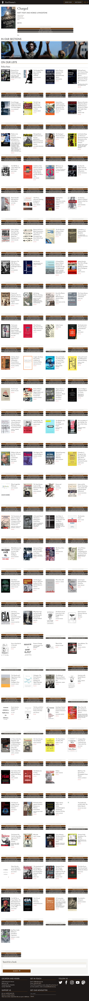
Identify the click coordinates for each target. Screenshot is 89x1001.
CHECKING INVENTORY (45, 26)
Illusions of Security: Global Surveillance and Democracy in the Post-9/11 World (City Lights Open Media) (83, 106)
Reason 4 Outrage (37, 643)
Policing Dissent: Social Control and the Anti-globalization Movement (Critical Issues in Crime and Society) (38, 139)
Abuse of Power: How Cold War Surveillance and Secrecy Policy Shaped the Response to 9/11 (15, 234)
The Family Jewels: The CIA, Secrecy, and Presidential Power (82, 327)
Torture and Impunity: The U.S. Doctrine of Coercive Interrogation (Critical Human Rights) (16, 297)
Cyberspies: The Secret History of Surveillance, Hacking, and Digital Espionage (37, 678)
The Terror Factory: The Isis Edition (38, 739)
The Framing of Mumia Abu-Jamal (60, 134)
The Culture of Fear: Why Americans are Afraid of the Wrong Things (16, 773)
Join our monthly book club (8, 993)
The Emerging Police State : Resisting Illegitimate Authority (38, 72)
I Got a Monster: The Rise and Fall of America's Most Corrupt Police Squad (60, 838)
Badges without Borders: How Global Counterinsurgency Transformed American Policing (60, 807)
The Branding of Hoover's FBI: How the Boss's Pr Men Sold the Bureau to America (38, 583)
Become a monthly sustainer (8, 995)
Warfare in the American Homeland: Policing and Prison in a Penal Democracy (16, 137)
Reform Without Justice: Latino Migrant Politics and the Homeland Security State (38, 392)
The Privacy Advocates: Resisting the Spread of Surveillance (38, 200)
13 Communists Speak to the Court (60, 899)
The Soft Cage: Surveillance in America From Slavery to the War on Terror (37, 105)
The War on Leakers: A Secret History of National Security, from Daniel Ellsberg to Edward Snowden (16, 424)
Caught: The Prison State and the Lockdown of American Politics (38, 359)
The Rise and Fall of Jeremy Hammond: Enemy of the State (38, 708)
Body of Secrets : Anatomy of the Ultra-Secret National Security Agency (60, 73)
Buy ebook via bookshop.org (45, 30)
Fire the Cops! (14, 389)
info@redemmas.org (38, 981)
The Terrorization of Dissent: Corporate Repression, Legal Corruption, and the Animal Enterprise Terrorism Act (16, 520)
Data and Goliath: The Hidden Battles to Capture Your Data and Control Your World (60, 360)
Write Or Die (59, 643)
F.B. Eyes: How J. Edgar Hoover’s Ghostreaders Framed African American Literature (16, 360)
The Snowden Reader (81, 517)
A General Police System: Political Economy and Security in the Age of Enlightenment (60, 265)
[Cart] (85, 2)
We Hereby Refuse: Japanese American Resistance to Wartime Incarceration (37, 806)
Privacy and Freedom (58, 485)
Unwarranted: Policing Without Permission (82, 581)
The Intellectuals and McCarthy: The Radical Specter (82, 804)
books (78, 2)
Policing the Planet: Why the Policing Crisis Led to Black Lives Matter (38, 550)
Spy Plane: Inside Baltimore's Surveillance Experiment (15, 932)
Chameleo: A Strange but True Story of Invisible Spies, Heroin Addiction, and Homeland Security (82, 457)
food (68, 2)
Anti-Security (36, 261)
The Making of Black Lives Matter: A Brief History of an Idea (61, 677)
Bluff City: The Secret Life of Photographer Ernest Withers (83, 773)
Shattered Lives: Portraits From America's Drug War (16, 71)
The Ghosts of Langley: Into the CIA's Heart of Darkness (15, 805)
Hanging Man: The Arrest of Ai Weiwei (38, 421)
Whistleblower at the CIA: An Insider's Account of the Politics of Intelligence (16, 551)
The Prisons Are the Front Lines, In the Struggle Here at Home (60, 614)
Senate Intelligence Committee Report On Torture (82, 390)
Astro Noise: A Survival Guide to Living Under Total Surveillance (60, 518)
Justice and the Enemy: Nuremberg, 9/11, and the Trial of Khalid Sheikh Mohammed (82, 487)
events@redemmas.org (50, 986)
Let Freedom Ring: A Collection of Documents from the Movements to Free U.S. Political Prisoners (83, 138)
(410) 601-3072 (37, 983)
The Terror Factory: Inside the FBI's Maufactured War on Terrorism (38, 486)
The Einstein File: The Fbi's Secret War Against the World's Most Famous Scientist (16, 838)
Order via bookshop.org (45, 28)
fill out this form (52, 985)
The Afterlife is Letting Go (81, 899)
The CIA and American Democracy (36, 899)
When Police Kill (60, 580)
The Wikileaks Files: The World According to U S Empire (60, 423)
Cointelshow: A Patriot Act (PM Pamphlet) (82, 231)
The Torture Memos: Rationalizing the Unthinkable (83, 294)
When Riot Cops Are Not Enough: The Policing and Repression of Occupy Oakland (37, 615)
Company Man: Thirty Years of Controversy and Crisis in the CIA (82, 741)
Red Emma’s (10, 2)
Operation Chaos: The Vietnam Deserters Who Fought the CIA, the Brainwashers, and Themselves (60, 870)
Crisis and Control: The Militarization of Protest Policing (82, 358)
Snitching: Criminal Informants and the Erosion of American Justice (60, 709)
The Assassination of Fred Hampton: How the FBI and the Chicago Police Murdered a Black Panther (38, 870)
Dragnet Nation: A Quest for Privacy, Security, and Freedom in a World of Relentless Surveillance (60, 393)
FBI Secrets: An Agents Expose (59, 166)
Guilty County (59, 325)
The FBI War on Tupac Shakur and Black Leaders (15, 167)
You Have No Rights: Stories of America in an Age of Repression (82, 168)
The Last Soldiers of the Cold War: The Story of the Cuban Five (82, 423)
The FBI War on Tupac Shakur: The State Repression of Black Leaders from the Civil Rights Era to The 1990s (16, 902)
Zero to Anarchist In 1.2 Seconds (16, 644)
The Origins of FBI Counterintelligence (38, 453)
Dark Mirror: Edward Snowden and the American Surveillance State (15, 582)
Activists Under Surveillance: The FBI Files (82, 836)
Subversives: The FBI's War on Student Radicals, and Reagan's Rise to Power (16, 265)
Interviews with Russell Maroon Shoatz (81, 677)
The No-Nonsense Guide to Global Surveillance (60, 231)
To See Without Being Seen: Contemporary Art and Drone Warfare (82, 550)
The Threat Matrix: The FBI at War (60, 739)
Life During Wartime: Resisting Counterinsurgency (37, 294)
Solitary (57, 771)
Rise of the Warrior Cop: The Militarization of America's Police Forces (60, 296)
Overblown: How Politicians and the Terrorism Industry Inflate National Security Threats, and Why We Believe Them (38, 171)
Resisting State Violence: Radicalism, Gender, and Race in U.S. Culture (60, 201)
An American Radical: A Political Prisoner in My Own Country (83, 200)
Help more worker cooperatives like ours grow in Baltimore (15, 996)
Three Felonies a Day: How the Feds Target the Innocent (38, 326)
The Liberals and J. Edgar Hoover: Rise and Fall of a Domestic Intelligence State (15, 678)
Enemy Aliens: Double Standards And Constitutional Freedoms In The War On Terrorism (60, 105)
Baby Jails (35, 834)
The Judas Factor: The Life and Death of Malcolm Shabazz (83, 868)
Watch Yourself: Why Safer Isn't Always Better (15, 199)
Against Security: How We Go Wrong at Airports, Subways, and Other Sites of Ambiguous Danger (83, 266)
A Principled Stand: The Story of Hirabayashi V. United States (38, 518)
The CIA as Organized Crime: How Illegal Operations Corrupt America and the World (16, 616)
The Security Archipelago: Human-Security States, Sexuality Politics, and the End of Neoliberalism (16, 329)
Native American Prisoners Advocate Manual (82, 613)
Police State (5, 66)
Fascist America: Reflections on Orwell (15, 708)
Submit (32, 996)
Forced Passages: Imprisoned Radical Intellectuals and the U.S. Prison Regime (16, 104)
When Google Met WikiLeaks (15, 485)
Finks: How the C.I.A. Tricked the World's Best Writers (16, 868)
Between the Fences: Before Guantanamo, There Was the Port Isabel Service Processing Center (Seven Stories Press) (38, 234)
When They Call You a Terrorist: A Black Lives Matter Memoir (82, 709)
